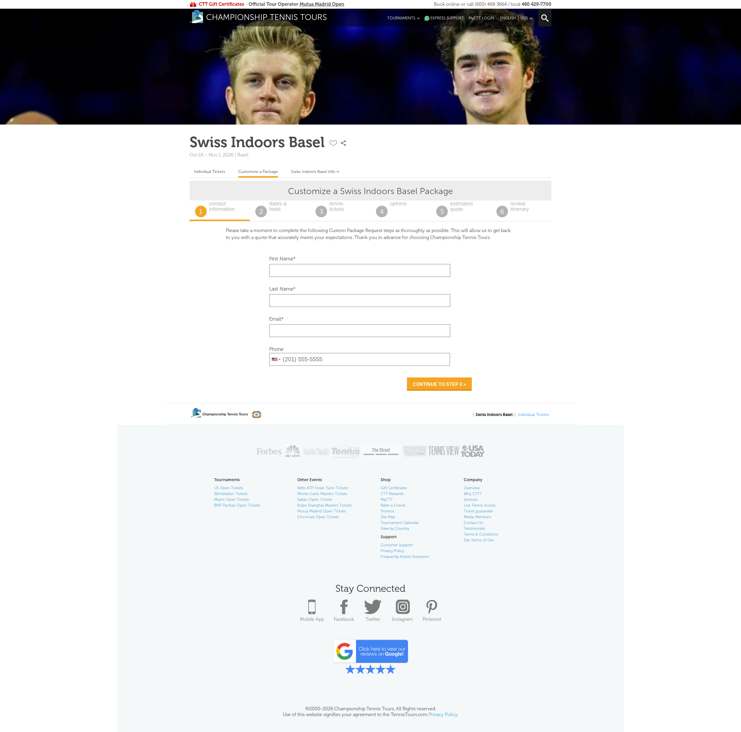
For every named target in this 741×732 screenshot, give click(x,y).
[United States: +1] (275, 359)
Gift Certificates (394, 488)
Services (471, 499)
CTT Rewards (392, 494)
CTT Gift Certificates (221, 4)
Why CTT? (472, 494)
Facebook (344, 619)
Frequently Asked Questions (405, 556)
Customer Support (397, 545)
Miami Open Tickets (231, 499)
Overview (472, 488)
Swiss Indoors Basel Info (313, 171)
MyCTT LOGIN (481, 18)
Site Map (388, 517)
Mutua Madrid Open (322, 4)
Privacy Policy (392, 551)
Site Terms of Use (479, 540)
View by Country (395, 528)
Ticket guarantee (478, 511)
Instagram (402, 619)
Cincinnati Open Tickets (318, 517)
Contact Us (473, 523)
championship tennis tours (266, 17)
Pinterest (432, 619)
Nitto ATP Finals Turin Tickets (322, 488)
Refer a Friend (393, 505)
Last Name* (282, 289)
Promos (387, 511)
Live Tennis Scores (480, 505)
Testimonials (474, 528)
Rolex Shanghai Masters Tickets (324, 505)
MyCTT (387, 499)
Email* (276, 319)
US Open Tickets (228, 488)
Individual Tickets (209, 171)
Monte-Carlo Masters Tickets (322, 494)
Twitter (373, 619)
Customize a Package (258, 171)
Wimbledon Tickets (230, 494)
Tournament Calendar (400, 523)
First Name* (282, 259)
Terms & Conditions (481, 534)
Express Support (447, 18)
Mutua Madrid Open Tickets (321, 511)
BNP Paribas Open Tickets (237, 505)
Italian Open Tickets (314, 499)
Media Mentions (477, 517)
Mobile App (312, 619)
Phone (276, 349)
